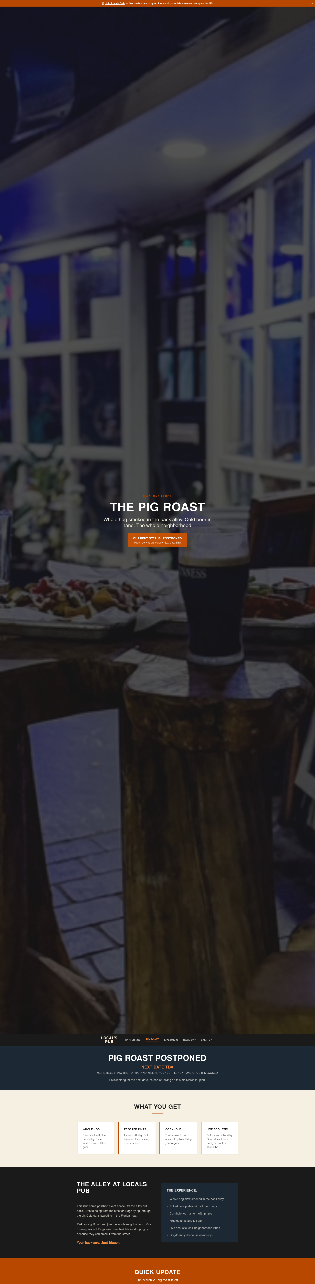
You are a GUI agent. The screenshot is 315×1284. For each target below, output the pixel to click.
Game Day (189, 1039)
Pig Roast (152, 1039)
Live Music (171, 1039)
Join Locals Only (115, 3)
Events (205, 1039)
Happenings (133, 1039)
